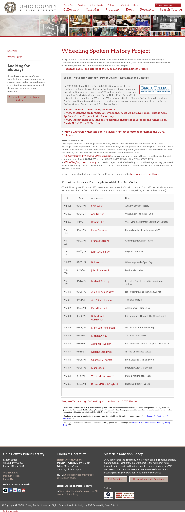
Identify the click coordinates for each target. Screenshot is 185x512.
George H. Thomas (101, 359)
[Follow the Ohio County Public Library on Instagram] (19, 491)
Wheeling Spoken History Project (106, 131)
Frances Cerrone (100, 240)
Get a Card (69, 5)
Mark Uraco (97, 367)
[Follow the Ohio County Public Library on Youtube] (24, 491)
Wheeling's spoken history (80, 162)
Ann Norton (97, 214)
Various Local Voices (102, 376)
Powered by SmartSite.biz (106, 505)
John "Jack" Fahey (100, 251)
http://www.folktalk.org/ (145, 173)
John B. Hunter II (100, 270)
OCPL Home (129, 401)
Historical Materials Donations (148, 479)
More (135, 5)
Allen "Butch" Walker (102, 291)
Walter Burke (14, 56)
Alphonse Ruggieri (101, 343)
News (130, 9)
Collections (71, 9)
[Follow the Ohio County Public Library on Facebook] (10, 491)
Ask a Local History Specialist (24, 98)
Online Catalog (10, 472)
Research (147, 9)
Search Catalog (171, 9)
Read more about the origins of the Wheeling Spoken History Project (106, 68)
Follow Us (112, 5)
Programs (112, 9)
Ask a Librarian (97, 5)
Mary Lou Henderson (103, 327)
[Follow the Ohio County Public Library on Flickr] (15, 491)
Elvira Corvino (99, 230)
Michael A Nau (99, 335)
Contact (125, 5)
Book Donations (115, 479)
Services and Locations (11, 511)
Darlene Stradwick (101, 351)
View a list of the (74, 131)
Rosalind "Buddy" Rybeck (104, 384)
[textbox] (169, 5)
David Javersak (99, 308)
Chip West (97, 205)
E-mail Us (8, 479)
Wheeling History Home (103, 401)
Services (82, 5)
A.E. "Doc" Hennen (101, 300)
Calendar (92, 9)
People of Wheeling (73, 401)
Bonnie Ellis (97, 222)
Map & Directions (12, 475)
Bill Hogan (97, 262)
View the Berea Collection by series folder (91, 109)
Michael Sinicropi (100, 281)
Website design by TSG (80, 505)
